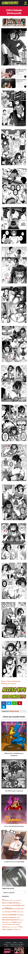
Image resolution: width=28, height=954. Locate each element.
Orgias (14, 922)
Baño (17, 900)
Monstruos (21, 920)
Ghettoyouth (16, 681)
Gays (22, 911)
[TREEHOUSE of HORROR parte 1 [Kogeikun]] (14, 750)
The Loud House (13, 927)
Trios (21, 927)
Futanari (18, 911)
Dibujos (9, 908)
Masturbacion (14, 920)
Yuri (16, 929)
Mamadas (5, 920)
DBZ (3, 909)
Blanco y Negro (6, 681)
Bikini (20, 900)
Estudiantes (8, 911)
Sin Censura (12, 683)
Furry (14, 911)
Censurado (16, 905)
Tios (17, 927)
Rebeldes (4, 683)
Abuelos (7, 900)
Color (23, 905)
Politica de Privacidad (16, 944)
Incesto (12, 914)
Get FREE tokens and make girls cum (20, 71)
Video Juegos (7, 929)
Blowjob (16, 903)
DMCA (15, 942)
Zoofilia (19, 929)
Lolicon (18, 917)
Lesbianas (12, 917)
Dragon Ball (19, 909)
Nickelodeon (5, 922)
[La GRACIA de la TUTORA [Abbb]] (14, 858)
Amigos (14, 900)
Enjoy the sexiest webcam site (20, 80)
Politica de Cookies (16, 946)
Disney (14, 908)
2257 (6, 946)
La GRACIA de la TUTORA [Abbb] (14, 862)
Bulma (20, 903)
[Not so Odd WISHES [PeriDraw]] (14, 823)
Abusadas (11, 900)
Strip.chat (18, 74)
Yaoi (13, 929)
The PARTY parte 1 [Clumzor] (14, 791)
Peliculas (19, 922)
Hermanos (5, 915)
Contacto (8, 942)
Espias (3, 911)
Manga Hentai (14, 711)
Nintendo (10, 922)
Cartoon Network (7, 905)
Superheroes (5, 927)
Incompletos (20, 915)
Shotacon (10, 924)
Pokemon (4, 924)
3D (3, 900)
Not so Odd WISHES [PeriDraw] (14, 826)
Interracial (5, 917)
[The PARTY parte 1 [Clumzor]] (14, 787)
